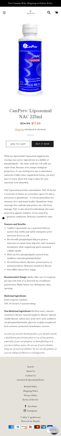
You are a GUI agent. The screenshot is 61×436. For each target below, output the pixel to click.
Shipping (19, 129)
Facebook (32, 406)
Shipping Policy (30, 391)
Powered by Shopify (30, 421)
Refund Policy (30, 386)
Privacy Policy (30, 395)
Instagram (32, 410)
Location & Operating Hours (30, 379)
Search (30, 366)
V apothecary (34, 417)
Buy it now (43, 144)
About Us (30, 371)
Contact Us (30, 375)
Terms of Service (30, 399)
